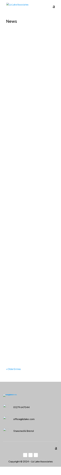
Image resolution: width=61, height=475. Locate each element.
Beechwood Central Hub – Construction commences (29, 270)
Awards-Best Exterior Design (25, 109)
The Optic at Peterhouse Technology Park (27, 214)
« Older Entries (13, 369)
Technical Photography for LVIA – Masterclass (29, 322)
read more (14, 86)
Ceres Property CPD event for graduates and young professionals (28, 52)
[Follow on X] (30, 455)
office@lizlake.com (24, 418)
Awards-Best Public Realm (29, 164)
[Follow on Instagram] (36, 455)
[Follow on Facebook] (25, 455)
